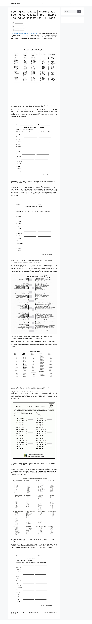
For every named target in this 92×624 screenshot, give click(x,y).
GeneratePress (53, 622)
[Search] (79, 11)
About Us (41, 3)
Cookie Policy (48, 3)
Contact (78, 3)
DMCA (55, 3)
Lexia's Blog (15, 3)
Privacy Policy (62, 3)
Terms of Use (71, 3)
